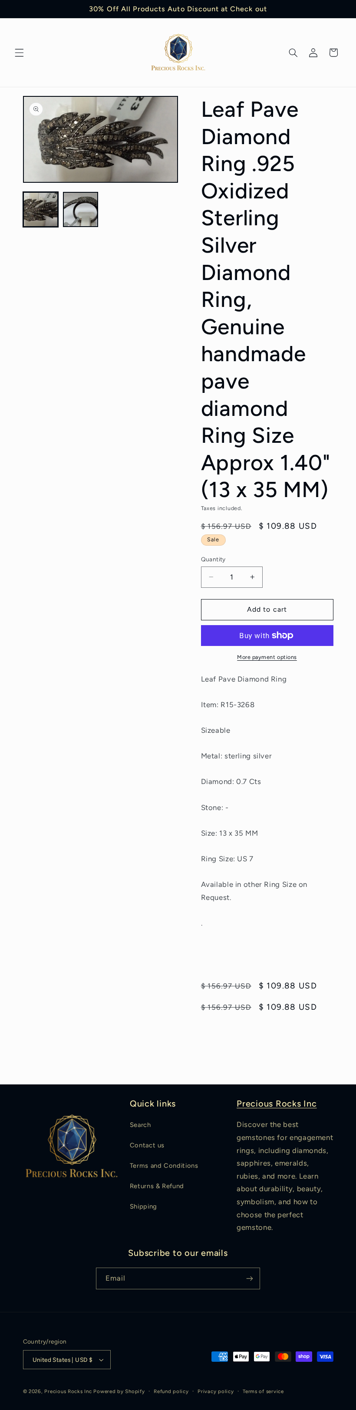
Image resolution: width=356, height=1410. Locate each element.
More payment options (267, 657)
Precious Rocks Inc (277, 1103)
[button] (19, 53)
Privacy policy (216, 1391)
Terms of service (263, 1391)
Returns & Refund (157, 1186)
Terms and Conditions (164, 1166)
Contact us (147, 1145)
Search (140, 1125)
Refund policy (171, 1391)
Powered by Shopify (119, 1391)
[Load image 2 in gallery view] (81, 209)
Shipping (143, 1206)
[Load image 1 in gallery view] (41, 209)
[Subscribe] (250, 1278)
